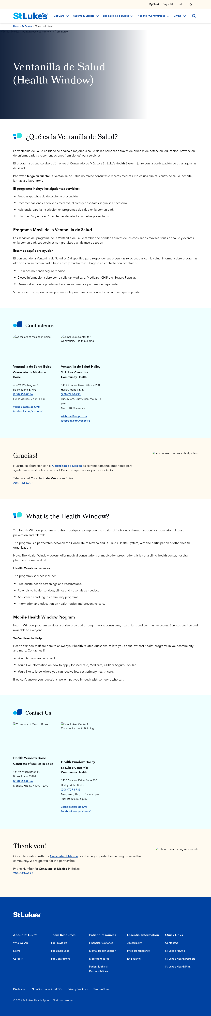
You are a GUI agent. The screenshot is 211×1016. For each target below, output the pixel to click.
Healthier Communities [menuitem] (151, 16)
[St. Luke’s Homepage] (27, 914)
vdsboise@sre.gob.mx (26, 407)
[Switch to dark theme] (191, 4)
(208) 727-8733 (71, 394)
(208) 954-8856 (23, 394)
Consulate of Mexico (64, 856)
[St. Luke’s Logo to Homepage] (30, 16)
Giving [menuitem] (177, 16)
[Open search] (194, 16)
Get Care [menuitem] (59, 16)
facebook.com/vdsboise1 (28, 411)
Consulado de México (67, 465)
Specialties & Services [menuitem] (116, 16)
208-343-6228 (23, 483)
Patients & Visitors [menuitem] (83, 16)
